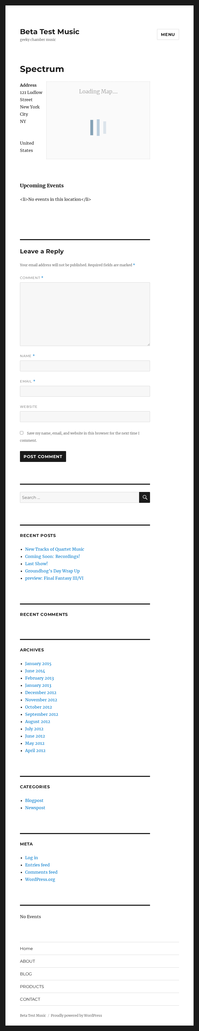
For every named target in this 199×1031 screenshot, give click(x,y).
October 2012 (38, 707)
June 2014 (35, 670)
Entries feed (37, 864)
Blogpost (34, 800)
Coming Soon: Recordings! (52, 556)
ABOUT (27, 961)
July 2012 (34, 728)
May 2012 (35, 743)
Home (26, 948)
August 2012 (37, 721)
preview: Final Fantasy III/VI (54, 578)
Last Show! (36, 563)
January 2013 (38, 685)
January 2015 (38, 663)
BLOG (26, 973)
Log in (31, 857)
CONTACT (30, 999)
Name (27, 356)
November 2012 (41, 699)
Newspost (35, 807)
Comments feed (41, 872)
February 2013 (39, 678)
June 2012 (35, 736)
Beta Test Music (50, 31)
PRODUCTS (32, 986)
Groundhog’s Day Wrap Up (52, 570)
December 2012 (40, 692)
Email (27, 381)
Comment (32, 278)
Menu (168, 34)
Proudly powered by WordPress (76, 1015)
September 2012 (41, 714)
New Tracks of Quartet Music (54, 549)
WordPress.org (40, 879)
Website (29, 406)
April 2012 (35, 750)
